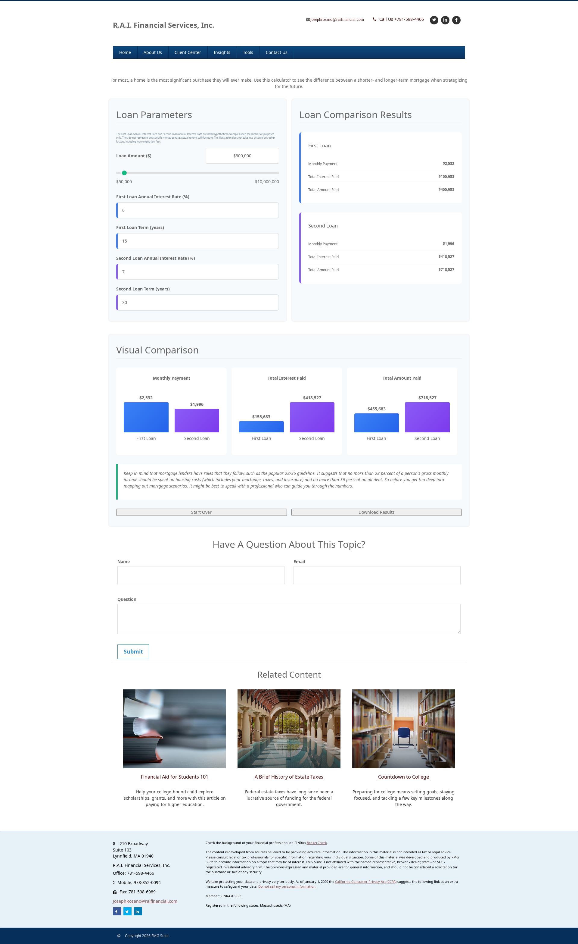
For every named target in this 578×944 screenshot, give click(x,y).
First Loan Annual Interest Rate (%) (152, 196)
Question (126, 599)
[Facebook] (456, 20)
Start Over (201, 512)
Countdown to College (403, 776)
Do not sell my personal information (286, 886)
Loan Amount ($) (133, 155)
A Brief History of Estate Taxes (289, 776)
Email (299, 561)
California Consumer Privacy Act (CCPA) (365, 881)
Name (123, 561)
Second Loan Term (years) (143, 289)
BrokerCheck (317, 842)
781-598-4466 (401, 19)
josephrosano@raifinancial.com (337, 19)
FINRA (225, 896)
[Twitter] (433, 20)
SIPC (238, 896)
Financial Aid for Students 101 (174, 776)
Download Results (377, 512)
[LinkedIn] (444, 20)
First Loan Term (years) (140, 227)
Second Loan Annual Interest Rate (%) (155, 258)
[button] (153, 52)
